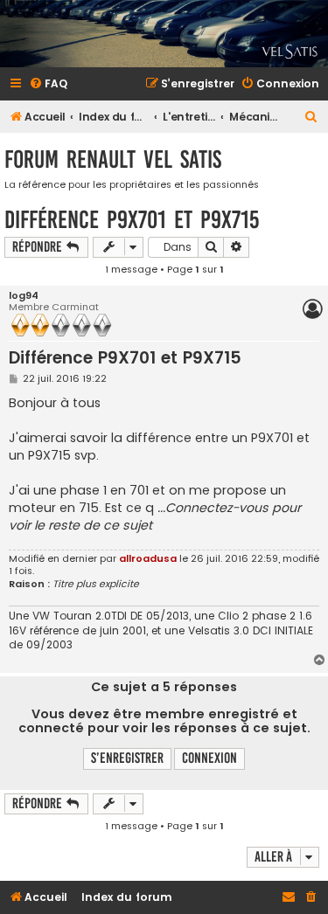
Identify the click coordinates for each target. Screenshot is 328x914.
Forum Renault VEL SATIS (112, 159)
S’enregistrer (127, 758)
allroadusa (148, 558)
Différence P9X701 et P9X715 (131, 219)
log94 (23, 295)
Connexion (209, 758)
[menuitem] (48, 84)
